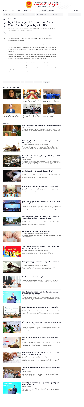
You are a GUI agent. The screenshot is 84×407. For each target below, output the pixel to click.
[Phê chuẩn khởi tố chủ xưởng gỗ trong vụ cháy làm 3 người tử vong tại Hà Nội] (12, 161)
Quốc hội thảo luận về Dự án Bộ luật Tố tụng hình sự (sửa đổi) (51, 115)
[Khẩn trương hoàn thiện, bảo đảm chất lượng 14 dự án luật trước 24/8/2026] (12, 146)
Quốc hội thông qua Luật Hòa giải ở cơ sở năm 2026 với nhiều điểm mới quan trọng (12, 116)
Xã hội (31, 10)
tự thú (22, 82)
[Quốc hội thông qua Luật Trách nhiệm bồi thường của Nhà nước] (12, 130)
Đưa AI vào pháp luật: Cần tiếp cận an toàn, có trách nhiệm (40, 307)
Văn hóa (26, 10)
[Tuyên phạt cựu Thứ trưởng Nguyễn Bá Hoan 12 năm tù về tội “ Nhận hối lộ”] (52, 94)
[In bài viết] (4, 32)
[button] (31, 14)
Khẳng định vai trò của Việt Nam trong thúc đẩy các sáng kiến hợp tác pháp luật (41, 202)
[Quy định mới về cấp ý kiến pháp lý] (12, 282)
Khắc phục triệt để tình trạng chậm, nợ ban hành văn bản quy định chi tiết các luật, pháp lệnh (40, 353)
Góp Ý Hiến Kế (51, 10)
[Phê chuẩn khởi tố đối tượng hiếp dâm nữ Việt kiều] (12, 176)
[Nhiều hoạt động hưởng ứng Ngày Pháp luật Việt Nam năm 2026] (12, 342)
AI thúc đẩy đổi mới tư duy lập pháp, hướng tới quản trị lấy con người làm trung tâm (41, 383)
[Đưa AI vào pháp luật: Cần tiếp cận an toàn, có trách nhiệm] (12, 312)
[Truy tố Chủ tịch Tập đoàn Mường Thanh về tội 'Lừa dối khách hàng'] (12, 372)
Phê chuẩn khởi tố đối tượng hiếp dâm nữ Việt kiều (37, 171)
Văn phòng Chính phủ (53, 14)
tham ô (26, 82)
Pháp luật (14, 18)
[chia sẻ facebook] (4, 19)
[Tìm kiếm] (80, 10)
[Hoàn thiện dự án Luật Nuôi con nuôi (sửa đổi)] (12, 236)
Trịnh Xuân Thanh (6, 82)
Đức (35, 82)
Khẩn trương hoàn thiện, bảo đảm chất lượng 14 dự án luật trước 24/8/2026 (40, 141)
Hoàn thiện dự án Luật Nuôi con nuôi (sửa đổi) (36, 231)
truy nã (18, 82)
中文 (53, 6)
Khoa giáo (37, 10)
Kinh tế (20, 10)
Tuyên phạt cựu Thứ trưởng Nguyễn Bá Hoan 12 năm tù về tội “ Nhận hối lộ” (51, 100)
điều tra (13, 82)
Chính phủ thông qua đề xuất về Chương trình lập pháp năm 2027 (40, 262)
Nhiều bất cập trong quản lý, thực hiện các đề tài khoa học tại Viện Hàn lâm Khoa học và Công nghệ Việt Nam (40, 217)
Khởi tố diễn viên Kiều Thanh (9, 100)
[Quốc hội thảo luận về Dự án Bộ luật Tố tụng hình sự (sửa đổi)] (52, 109)
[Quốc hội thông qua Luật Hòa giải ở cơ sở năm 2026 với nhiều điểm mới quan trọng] (12, 109)
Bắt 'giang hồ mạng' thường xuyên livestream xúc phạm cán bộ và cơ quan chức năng (41, 323)
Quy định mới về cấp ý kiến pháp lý (32, 277)
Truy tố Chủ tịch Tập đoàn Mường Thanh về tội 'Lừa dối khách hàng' (41, 368)
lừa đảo (31, 82)
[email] (59, 14)
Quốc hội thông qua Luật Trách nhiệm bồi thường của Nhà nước (41, 125)
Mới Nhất (76, 10)
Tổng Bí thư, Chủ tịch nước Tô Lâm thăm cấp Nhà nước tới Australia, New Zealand (17, 14)
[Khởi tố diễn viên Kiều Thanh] (12, 94)
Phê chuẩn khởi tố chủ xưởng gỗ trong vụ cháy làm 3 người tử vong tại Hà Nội (41, 156)
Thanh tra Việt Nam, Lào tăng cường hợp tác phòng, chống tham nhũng (32, 100)
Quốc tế (44, 10)
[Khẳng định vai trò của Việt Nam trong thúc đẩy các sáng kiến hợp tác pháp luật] (12, 206)
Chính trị (14, 10)
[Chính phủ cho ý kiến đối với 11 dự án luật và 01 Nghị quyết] (12, 191)
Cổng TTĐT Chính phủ (41, 14)
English (49, 6)
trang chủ (6, 10)
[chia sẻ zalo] (4, 23)
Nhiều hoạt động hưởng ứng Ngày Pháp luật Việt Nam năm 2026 (40, 338)
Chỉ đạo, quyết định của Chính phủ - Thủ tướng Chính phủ (32, 144)
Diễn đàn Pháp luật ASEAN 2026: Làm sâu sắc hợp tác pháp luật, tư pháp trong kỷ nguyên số (40, 292)
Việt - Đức (40, 82)
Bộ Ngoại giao (46, 82)
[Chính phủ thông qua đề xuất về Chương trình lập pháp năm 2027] (12, 267)
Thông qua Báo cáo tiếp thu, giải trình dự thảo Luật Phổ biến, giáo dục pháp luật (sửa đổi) (41, 247)
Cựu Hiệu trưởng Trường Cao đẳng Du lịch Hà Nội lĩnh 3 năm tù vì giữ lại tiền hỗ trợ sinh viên (31, 116)
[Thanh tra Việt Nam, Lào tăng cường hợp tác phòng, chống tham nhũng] (32, 94)
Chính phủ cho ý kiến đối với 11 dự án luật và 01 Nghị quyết (40, 186)
